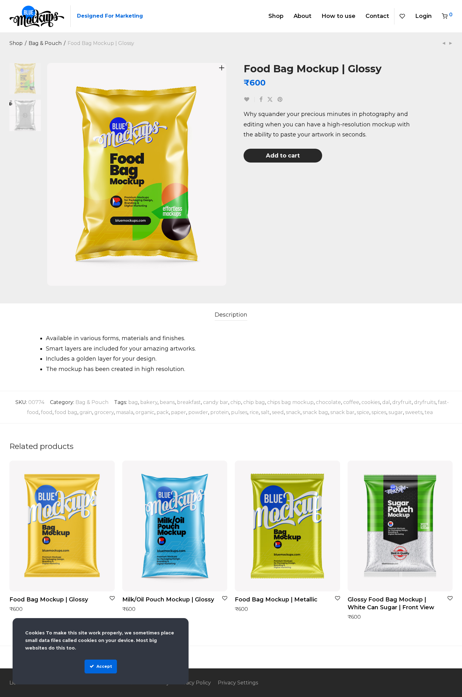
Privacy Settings (238, 683)
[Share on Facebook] (260, 100)
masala (124, 412)
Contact (377, 16)
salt (265, 412)
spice (363, 412)
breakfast (189, 402)
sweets (413, 412)
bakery (148, 402)
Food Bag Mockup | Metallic (276, 599)
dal (386, 402)
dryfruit (402, 402)
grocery (104, 412)
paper (178, 412)
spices (378, 412)
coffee (351, 402)
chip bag (254, 402)
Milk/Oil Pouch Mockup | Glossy (168, 599)
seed (278, 412)
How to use (338, 16)
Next (222, 174)
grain (86, 412)
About (302, 16)
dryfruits (425, 402)
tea (429, 412)
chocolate (328, 402)
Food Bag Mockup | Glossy (48, 599)
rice (254, 412)
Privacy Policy (193, 683)
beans (167, 402)
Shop (275, 16)
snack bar (342, 412)
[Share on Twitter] (270, 100)
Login (423, 16)
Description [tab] (231, 314)
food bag (66, 412)
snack (293, 412)
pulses (239, 412)
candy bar (215, 402)
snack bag (315, 412)
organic (144, 412)
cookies (370, 402)
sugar (395, 412)
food (46, 412)
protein (219, 412)
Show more (20, 609)
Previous (51, 174)
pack (163, 412)
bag (133, 402)
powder (198, 412)
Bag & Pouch (45, 43)
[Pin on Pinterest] (280, 100)
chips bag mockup (290, 402)
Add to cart (283, 155)
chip (235, 402)
